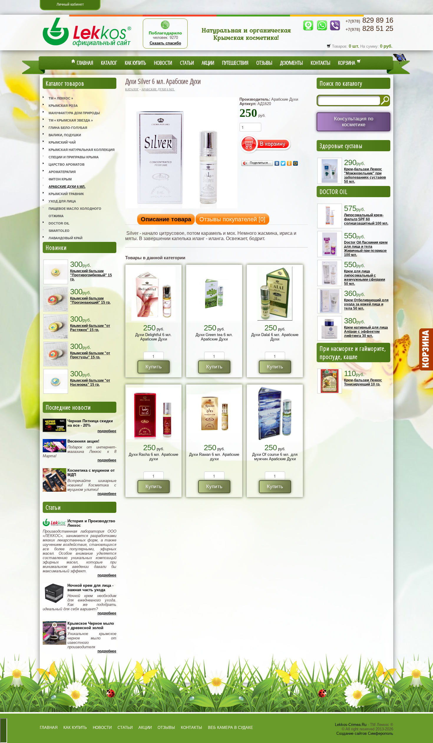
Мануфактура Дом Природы (74, 113)
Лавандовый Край (65, 238)
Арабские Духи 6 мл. (67, 186)
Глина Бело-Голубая (68, 127)
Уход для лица (62, 201)
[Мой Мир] (295, 163)
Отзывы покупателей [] (232, 219)
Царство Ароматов (67, 164)
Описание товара (166, 219)
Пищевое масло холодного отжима (75, 212)
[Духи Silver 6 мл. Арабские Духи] (181, 208)
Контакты (320, 63)
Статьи (187, 63)
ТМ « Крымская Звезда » (71, 120)
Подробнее (106, 431)
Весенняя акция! (83, 441)
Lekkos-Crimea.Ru (350, 724)
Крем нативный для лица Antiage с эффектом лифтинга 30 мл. (366, 331)
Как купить (135, 63)
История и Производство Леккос (91, 523)
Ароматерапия (62, 172)
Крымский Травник (66, 194)
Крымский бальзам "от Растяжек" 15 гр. (90, 328)
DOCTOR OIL (334, 191)
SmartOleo (59, 230)
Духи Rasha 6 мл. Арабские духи (153, 456)
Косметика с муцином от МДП (91, 472)
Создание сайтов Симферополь (364, 733)
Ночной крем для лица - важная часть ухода (90, 587)
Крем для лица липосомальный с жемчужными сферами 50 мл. (364, 277)
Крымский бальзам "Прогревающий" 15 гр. (90, 300)
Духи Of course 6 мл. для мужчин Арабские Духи (275, 456)
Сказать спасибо (165, 43)
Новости (163, 63)
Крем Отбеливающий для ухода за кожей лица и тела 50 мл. (366, 304)
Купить (154, 367)
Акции (208, 63)
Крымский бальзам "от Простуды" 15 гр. (90, 355)
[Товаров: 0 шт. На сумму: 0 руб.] (425, 350)
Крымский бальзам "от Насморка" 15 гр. (90, 382)
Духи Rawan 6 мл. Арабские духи (214, 456)
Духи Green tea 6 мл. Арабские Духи (214, 337)
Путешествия (235, 63)
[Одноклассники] (289, 163)
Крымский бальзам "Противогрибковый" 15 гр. (91, 275)
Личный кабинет (70, 4)
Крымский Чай (62, 142)
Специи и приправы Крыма (74, 157)
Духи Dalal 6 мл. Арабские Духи (274, 337)
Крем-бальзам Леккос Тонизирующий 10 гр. (363, 382)
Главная (84, 63)
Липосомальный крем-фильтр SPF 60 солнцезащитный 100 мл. (366, 219)
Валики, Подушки (65, 135)
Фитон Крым (60, 179)
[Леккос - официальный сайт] (87, 47)
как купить (75, 727)
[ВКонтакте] (277, 163)
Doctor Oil (59, 223)
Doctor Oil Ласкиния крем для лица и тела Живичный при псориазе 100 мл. (366, 248)
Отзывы (264, 63)
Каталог (109, 63)
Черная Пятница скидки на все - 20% (90, 423)
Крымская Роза (63, 105)
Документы (291, 63)
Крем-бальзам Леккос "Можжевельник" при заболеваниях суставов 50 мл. (365, 175)
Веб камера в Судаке (230, 727)
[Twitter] (283, 163)
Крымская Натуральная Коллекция (82, 150)
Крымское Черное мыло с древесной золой (90, 625)
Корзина (347, 63)
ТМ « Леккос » (61, 98)
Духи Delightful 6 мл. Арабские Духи (153, 337)
